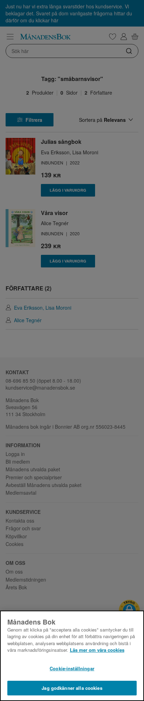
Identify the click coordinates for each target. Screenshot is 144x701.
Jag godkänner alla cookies (72, 688)
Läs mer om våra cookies (97, 650)
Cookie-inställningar (72, 668)
